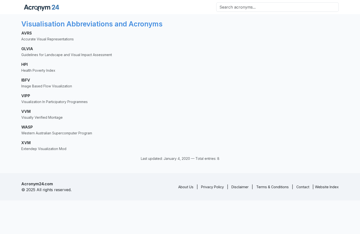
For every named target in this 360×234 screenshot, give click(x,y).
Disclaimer (240, 187)
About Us (185, 187)
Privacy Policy (212, 187)
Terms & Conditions (272, 187)
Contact (302, 187)
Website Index (327, 187)
